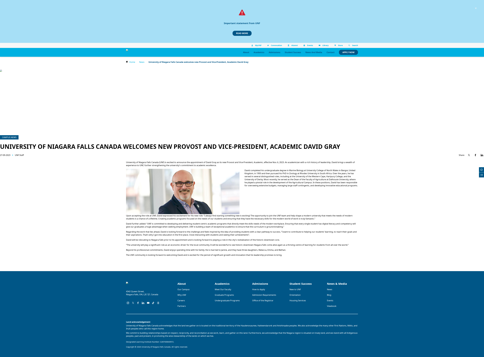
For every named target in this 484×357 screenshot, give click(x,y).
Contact (331, 52)
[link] (469, 155)
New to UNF (295, 289)
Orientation (295, 295)
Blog (329, 295)
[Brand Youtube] (148, 303)
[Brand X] (133, 303)
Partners (181, 306)
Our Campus (183, 289)
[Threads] (158, 302)
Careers (181, 300)
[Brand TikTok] (153, 303)
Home (132, 62)
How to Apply (258, 289)
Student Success (293, 52)
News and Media (313, 52)
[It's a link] (135, 52)
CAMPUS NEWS (9, 137)
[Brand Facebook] (138, 303)
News (141, 62)
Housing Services (298, 300)
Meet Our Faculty (223, 289)
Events (330, 300)
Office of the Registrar (262, 300)
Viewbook (331, 306)
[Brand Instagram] (128, 303)
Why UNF (181, 295)
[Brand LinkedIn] (143, 303)
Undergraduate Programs (227, 300)
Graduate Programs (224, 295)
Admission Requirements (264, 295)
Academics (259, 52)
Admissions (274, 52)
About (246, 52)
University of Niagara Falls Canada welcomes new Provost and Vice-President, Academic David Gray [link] (198, 62)
